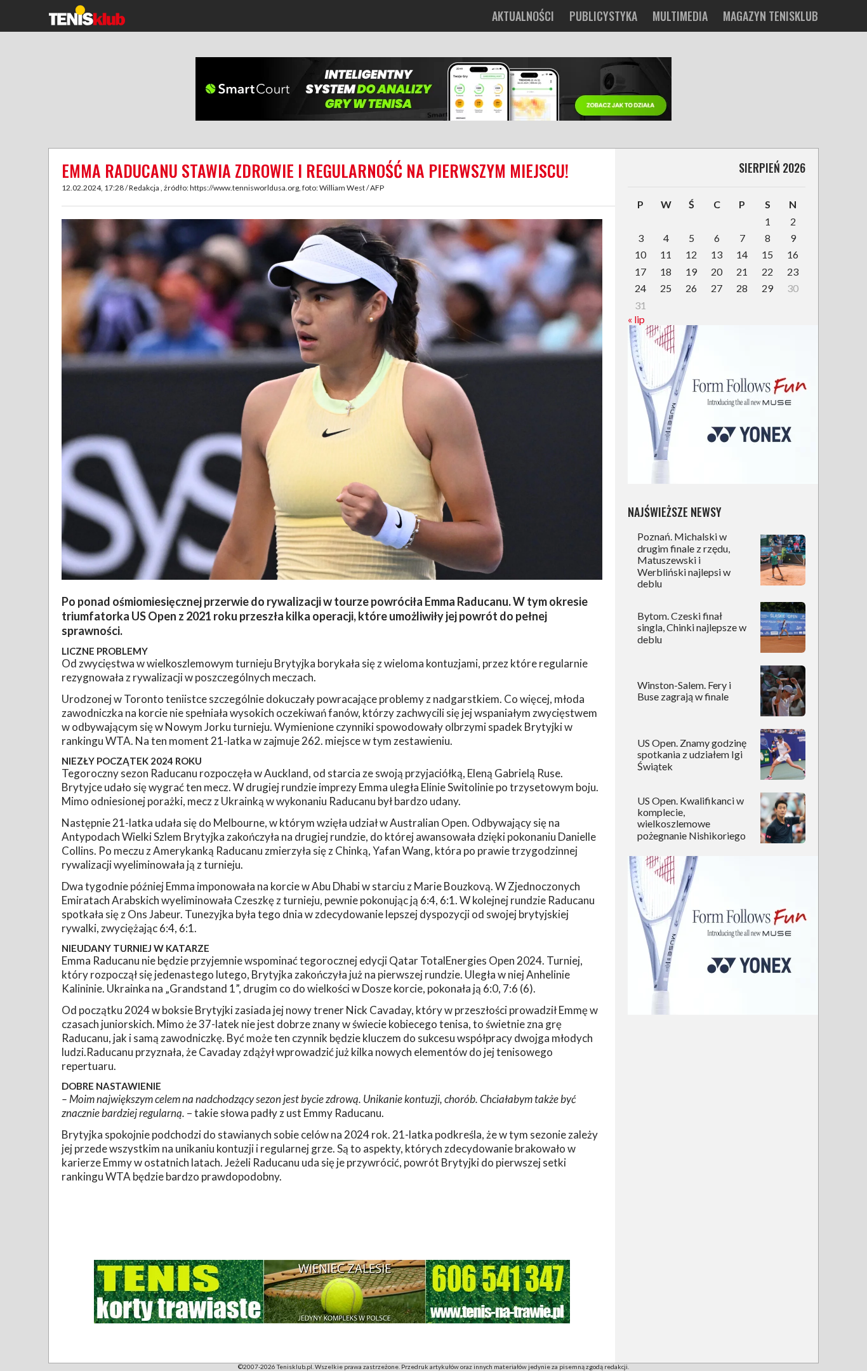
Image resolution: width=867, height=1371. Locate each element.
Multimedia (680, 16)
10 (640, 254)
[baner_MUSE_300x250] (723, 480)
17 (640, 271)
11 (666, 254)
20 (716, 271)
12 (691, 254)
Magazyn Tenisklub (770, 16)
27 (716, 288)
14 (742, 254)
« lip (636, 319)
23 (792, 271)
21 (742, 271)
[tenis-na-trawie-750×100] (332, 1321)
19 (691, 271)
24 (640, 288)
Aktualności (523, 16)
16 (792, 254)
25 (666, 288)
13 (716, 254)
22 (767, 271)
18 (666, 271)
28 (742, 288)
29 (767, 288)
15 (767, 254)
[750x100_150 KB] (433, 118)
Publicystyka (603, 16)
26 (691, 288)
